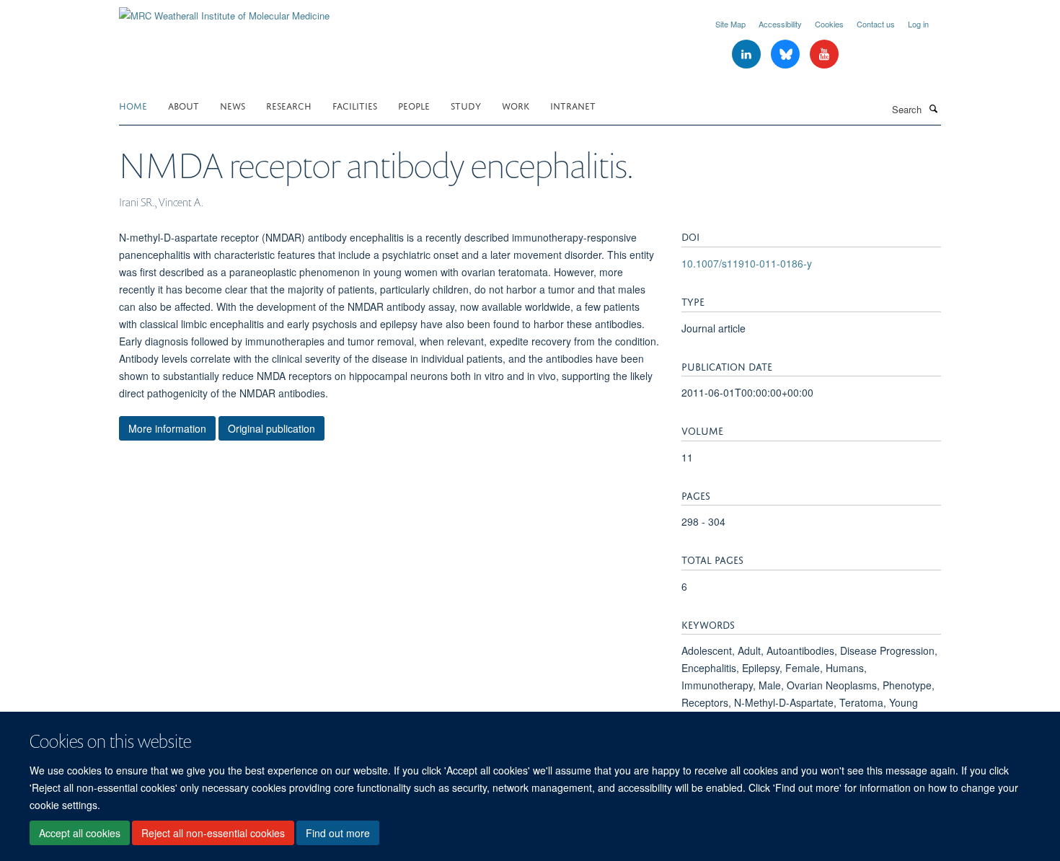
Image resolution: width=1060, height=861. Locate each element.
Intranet (573, 105)
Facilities (354, 105)
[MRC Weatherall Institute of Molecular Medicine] (224, 10)
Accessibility (780, 24)
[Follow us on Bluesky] (787, 54)
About (183, 105)
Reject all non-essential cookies (213, 833)
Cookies (829, 24)
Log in (918, 24)
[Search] (933, 108)
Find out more (338, 833)
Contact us (876, 24)
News (232, 105)
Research (289, 105)
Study (466, 105)
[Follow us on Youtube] (824, 54)
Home (133, 105)
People (414, 105)
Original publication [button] (271, 428)
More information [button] (167, 428)
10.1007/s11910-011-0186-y (746, 263)
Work (515, 105)
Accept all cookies (79, 833)
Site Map (730, 24)
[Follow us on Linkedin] (748, 54)
